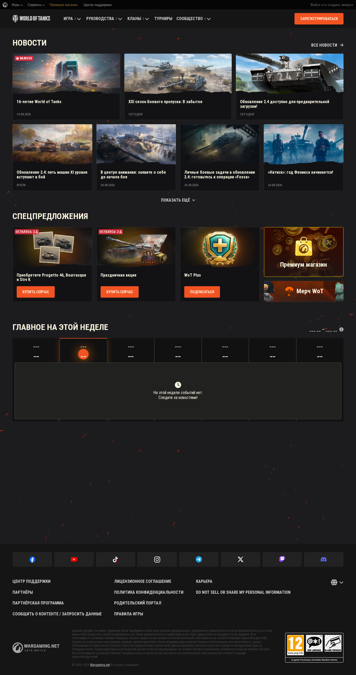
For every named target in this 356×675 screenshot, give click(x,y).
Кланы (134, 18)
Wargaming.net (100, 665)
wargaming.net (36, 648)
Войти (315, 5)
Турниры (163, 18)
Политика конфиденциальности (148, 592)
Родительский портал (137, 603)
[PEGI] (314, 648)
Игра (68, 18)
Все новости (324, 45)
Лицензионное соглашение (142, 581)
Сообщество (189, 18)
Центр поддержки (32, 581)
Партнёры (23, 592)
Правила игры (128, 614)
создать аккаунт (340, 5)
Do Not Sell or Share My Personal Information (243, 592)
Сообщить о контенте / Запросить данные (57, 614)
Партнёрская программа (38, 603)
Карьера (204, 581)
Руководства (100, 18)
